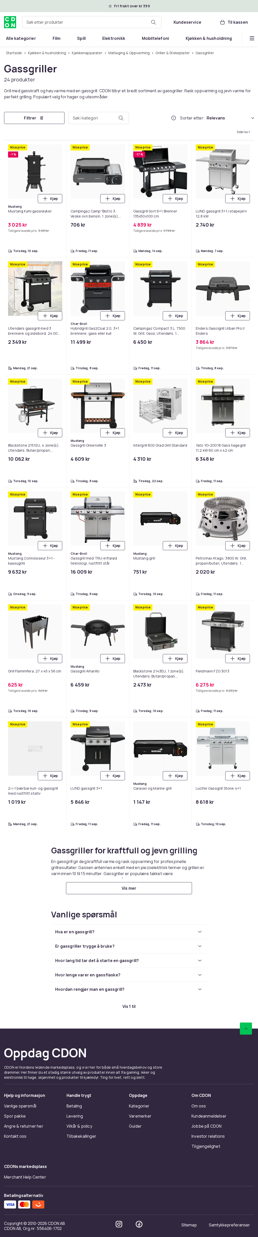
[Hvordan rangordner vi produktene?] (173, 117)
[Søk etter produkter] (153, 22)
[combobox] (92, 22)
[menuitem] (21, 38)
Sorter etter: (192, 118)
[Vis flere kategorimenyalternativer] (252, 38)
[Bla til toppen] (246, 1029)
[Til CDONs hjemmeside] (10, 22)
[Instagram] (119, 1224)
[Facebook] (139, 1224)
